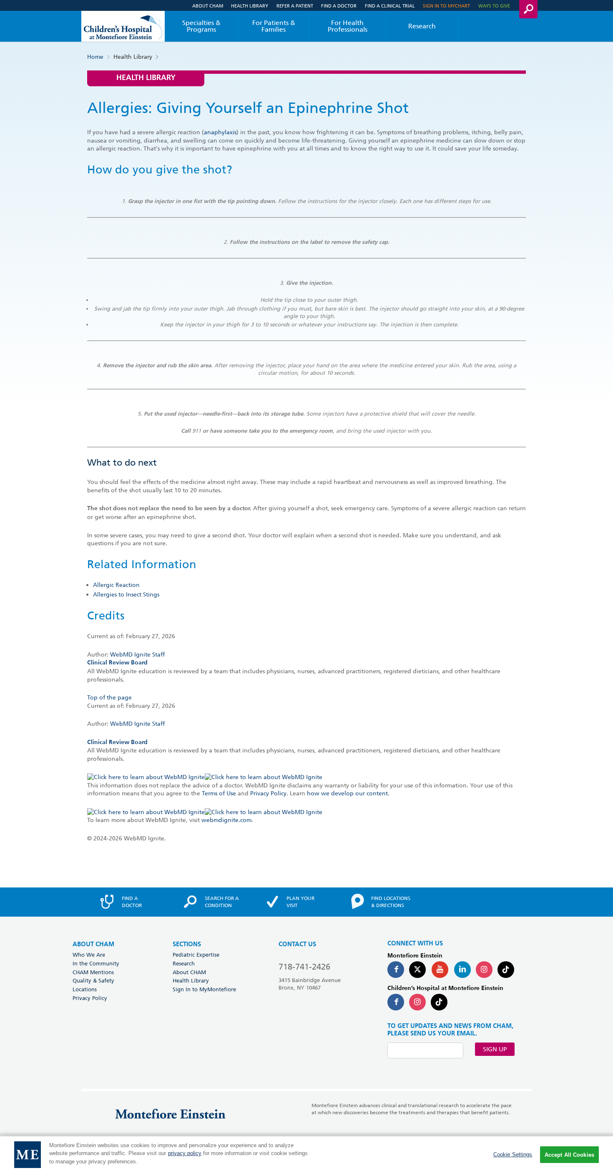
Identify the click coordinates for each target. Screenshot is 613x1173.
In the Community (96, 963)
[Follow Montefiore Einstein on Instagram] (484, 969)
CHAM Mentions (93, 972)
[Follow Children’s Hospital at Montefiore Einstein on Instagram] (417, 1002)
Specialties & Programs (201, 26)
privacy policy (184, 1153)
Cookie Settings (513, 1154)
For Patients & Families (273, 26)
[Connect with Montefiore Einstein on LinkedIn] (462, 969)
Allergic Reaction (116, 585)
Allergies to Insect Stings (126, 594)
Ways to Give (494, 6)
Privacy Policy (268, 793)
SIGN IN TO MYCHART (446, 6)
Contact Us (297, 944)
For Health (347, 26)
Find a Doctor (339, 6)
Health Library (249, 6)
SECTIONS (187, 944)
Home (95, 56)
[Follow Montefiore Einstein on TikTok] (505, 969)
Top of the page (109, 697)
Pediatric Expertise (196, 954)
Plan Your (300, 901)
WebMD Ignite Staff (137, 723)
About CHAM (207, 6)
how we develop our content (347, 793)
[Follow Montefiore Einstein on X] (417, 969)
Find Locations (390, 901)
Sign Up (495, 1049)
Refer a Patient (294, 6)
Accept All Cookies (569, 1155)
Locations (85, 989)
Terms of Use (219, 793)
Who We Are (89, 954)
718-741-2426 (304, 967)
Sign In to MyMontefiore (204, 989)
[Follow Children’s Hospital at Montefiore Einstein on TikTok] (439, 1002)
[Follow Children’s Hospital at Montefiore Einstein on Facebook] (395, 1002)
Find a (132, 901)
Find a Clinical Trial (390, 6)
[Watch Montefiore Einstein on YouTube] (440, 969)
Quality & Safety (93, 980)
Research (422, 26)
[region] (306, 1154)
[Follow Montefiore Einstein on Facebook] (395, 969)
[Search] (528, 9)
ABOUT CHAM (93, 944)
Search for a (222, 901)
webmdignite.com (226, 820)
